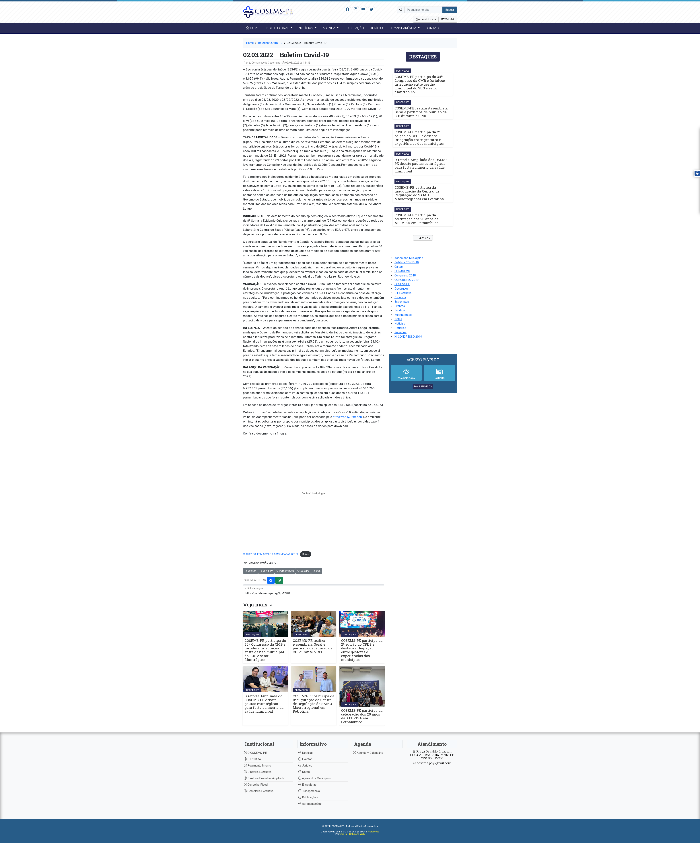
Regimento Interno (259, 765)
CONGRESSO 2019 (406, 280)
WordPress (373, 831)
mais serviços (423, 386)
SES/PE (304, 570)
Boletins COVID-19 (270, 43)
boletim (251, 570)
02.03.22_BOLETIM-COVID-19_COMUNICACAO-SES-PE (270, 554)
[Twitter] (371, 9)
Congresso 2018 (405, 275)
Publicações (309, 797)
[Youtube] (363, 9)
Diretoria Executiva (259, 772)
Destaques (401, 288)
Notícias (399, 323)
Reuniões (400, 332)
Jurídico (377, 28)
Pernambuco (286, 570)
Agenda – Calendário (369, 752)
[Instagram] (355, 9)
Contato (433, 28)
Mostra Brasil (403, 315)
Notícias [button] (306, 28)
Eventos (399, 306)
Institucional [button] (277, 28)
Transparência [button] (404, 28)
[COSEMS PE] (268, 11)
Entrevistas (401, 301)
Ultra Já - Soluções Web (352, 834)
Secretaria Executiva (260, 791)
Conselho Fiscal (257, 784)
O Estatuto (254, 759)
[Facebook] (347, 9)
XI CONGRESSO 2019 (408, 336)
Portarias (400, 328)
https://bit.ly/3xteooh (347, 417)
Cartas (398, 266)
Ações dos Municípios (408, 258)
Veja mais (424, 238)
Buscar (449, 9)
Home (254, 28)
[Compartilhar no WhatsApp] (279, 580)
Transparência (310, 791)
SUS (318, 570)
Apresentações (311, 803)
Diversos (400, 297)
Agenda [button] (329, 28)
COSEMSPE (402, 284)
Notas (398, 319)
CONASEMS (402, 271)
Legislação (354, 28)
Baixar (305, 554)
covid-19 (267, 570)
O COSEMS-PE (257, 752)
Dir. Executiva (402, 293)
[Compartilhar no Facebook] (271, 580)
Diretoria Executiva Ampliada (265, 778)
